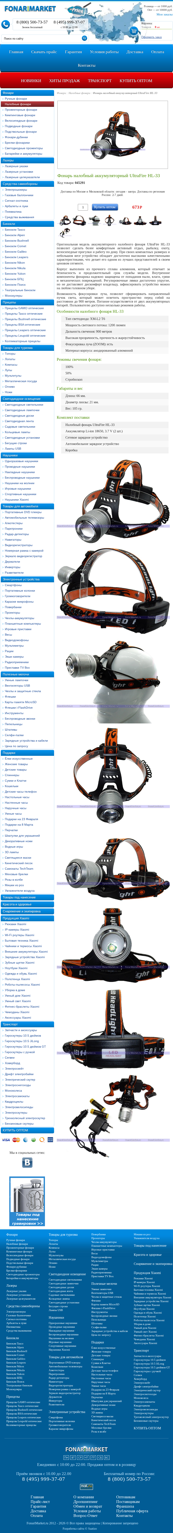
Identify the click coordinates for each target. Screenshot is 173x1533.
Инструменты (14, 713)
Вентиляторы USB (17, 685)
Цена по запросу (16, 746)
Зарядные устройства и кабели (26, 740)
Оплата (37, 1515)
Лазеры (8, 160)
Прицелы (9, 302)
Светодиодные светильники (24, 404)
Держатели (12, 561)
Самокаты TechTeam (19, 868)
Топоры (10, 353)
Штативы (11, 729)
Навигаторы (13, 539)
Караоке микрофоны (19, 601)
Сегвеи (10, 1057)
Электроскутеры (16, 1112)
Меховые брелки (16, 874)
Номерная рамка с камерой (24, 550)
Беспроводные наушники (22, 477)
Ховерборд (12, 1063)
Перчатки (11, 830)
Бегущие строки (16, 443)
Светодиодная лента (19, 421)
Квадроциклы (14, 1101)
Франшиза (125, 1506)
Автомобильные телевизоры (24, 517)
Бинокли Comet (15, 246)
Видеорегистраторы (18, 545)
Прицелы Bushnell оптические (25, 319)
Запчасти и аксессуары (21, 1030)
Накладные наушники (20, 472)
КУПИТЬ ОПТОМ (15, 1130)
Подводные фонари (18, 126)
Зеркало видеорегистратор (23, 556)
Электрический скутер (20, 1079)
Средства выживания (19, 217)
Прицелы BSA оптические (22, 324)
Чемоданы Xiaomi (17, 1012)
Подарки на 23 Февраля (21, 819)
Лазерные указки (16, 166)
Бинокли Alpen (15, 235)
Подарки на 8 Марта (19, 824)
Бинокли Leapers (16, 257)
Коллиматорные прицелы (22, 341)
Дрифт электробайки (19, 1074)
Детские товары (16, 769)
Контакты (124, 1515)
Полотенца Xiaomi (17, 979)
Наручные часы (15, 808)
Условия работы (87, 1511)
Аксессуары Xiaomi (18, 1017)
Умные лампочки (16, 680)
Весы (8, 634)
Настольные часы (17, 797)
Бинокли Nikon (15, 262)
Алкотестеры (14, 523)
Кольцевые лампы (17, 432)
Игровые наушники (18, 488)
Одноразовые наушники (21, 461)
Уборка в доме (15, 990)
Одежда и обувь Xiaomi (21, 973)
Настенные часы (16, 802)
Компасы (11, 364)
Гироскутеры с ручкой (20, 1052)
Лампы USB (13, 448)
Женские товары (16, 764)
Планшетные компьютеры (23, 623)
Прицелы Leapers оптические (25, 330)
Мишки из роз (14, 885)
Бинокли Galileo (16, 251)
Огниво (10, 386)
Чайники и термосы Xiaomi (23, 946)
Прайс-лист (40, 1501)
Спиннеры (12, 775)
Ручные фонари (16, 98)
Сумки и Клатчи (15, 780)
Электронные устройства (21, 579)
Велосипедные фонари (21, 120)
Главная (37, 1497)
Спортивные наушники (20, 494)
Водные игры (14, 846)
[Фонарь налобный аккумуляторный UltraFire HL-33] (64, 220)
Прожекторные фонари (21, 109)
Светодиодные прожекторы (24, 148)
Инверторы (12, 567)
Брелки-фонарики (17, 142)
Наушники (10, 455)
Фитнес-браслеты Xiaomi (22, 1006)
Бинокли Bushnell (17, 240)
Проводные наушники (20, 466)
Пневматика (13, 211)
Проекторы (12, 612)
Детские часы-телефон (21, 791)
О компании (83, 1497)
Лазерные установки (19, 171)
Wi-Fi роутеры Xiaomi (19, 935)
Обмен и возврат (87, 1506)
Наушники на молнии (19, 483)
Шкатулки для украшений (22, 835)
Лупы (8, 370)
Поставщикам (128, 1501)
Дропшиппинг (85, 1501)
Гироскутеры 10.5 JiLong (22, 1041)
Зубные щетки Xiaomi (19, 962)
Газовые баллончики (19, 195)
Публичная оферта (132, 1511)
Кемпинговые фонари (20, 115)
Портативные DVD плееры (23, 512)
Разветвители (14, 572)
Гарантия (38, 1506)
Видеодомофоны (17, 640)
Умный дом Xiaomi (17, 995)
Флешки (10, 696)
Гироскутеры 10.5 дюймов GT (25, 1046)
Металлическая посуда (21, 381)
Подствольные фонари (21, 131)
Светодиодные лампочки (22, 410)
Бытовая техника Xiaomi (21, 940)
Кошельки (11, 786)
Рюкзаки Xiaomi (15, 924)
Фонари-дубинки (16, 137)
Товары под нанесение (19, 897)
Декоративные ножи (18, 841)
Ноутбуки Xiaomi (16, 968)
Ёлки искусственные (19, 758)
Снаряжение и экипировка (22, 911)
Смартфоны (13, 585)
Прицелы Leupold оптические (25, 335)
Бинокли (9, 224)
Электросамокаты (17, 1096)
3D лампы (12, 852)
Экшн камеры (14, 656)
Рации (9, 651)
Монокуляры (13, 295)
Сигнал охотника (16, 200)
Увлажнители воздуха (20, 890)
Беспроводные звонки (20, 718)
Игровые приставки (18, 629)
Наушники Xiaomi (17, 499)
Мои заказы (165, 14)
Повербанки (13, 607)
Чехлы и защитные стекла (23, 691)
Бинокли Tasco (15, 229)
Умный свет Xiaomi (18, 1001)
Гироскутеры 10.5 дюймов (23, 1035)
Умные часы (13, 813)
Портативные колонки (20, 590)
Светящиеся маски (18, 857)
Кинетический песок (18, 863)
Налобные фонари (18, 104)
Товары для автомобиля (20, 506)
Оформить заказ (151, 37)
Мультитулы (13, 375)
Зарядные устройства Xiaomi (25, 957)
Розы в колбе (14, 879)
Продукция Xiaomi (16, 918)
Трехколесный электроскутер (25, 1118)
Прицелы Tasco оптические (24, 313)
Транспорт (10, 1024)
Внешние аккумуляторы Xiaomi (26, 951)
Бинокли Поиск (15, 284)
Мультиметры (14, 645)
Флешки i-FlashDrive (19, 707)
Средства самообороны (20, 184)
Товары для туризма (17, 348)
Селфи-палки (14, 735)
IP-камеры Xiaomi (17, 929)
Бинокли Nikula (15, 268)
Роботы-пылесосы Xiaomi (22, 984)
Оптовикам (125, 1497)
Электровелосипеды (19, 1107)
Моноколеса (13, 1090)
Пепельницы (13, 724)
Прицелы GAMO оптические (24, 308)
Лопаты (10, 359)
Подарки (9, 753)
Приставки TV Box (17, 667)
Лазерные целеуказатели (22, 177)
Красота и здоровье (17, 904)
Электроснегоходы (18, 1085)
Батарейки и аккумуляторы (23, 153)
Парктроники (14, 528)
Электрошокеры (16, 189)
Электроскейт (14, 1068)
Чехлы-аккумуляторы (19, 618)
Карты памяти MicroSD (20, 702)
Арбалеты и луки (16, 206)
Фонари (8, 93)
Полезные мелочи (16, 674)
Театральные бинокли (20, 290)
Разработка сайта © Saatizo (80, 1528)
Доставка (38, 1511)
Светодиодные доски (19, 415)
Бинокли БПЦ (14, 279)
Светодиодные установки (22, 437)
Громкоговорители (17, 596)
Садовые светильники (20, 426)
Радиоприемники (17, 662)
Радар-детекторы (17, 534)
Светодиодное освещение (22, 399)
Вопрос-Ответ (85, 1515)
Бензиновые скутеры (19, 1123)
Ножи (8, 392)
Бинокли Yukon (15, 273)
